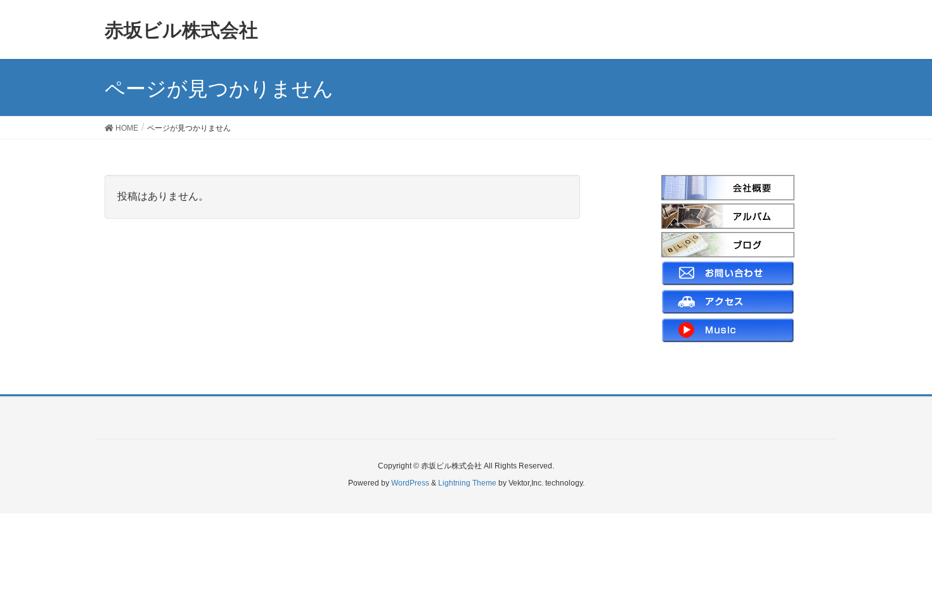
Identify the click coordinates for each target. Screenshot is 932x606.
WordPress (410, 483)
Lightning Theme (467, 483)
